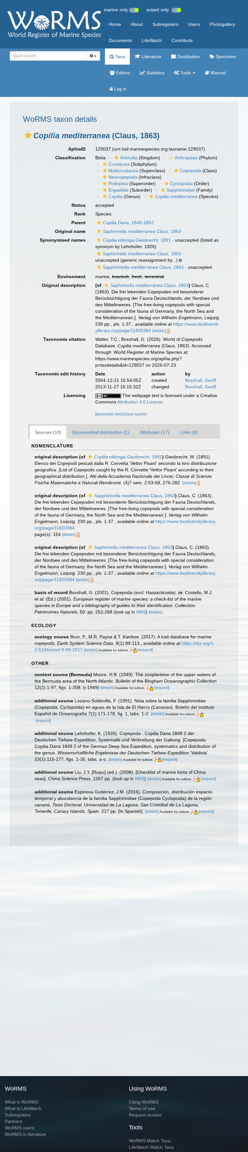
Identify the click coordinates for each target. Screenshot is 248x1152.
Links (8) (189, 432)
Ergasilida (118, 190)
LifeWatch (152, 40)
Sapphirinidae (181, 190)
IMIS (141, 611)
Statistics (154, 72)
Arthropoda (186, 157)
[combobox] (48, 56)
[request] (145, 650)
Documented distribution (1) (100, 432)
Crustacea (118, 164)
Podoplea (118, 183)
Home (115, 24)
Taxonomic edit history (60, 373)
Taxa (119, 56)
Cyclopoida (181, 183)
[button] (28, 135)
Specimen (225, 56)
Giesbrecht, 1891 (137, 240)
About (137, 24)
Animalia (129, 157)
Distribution (188, 56)
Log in (120, 88)
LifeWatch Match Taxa (151, 1147)
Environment (71, 276)
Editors (122, 72)
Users (194, 24)
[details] (159, 331)
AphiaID (77, 149)
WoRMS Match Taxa (149, 1140)
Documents (120, 40)
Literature (150, 56)
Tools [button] (185, 72)
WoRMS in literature (25, 1134)
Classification (70, 157)
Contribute (182, 40)
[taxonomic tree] (109, 414)
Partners (13, 1121)
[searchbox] (46, 55)
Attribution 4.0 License (140, 401)
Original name (70, 231)
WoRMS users (19, 1127)
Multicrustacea (123, 170)
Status (78, 205)
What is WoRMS (21, 1102)
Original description (64, 285)
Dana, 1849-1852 (128, 222)
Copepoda (190, 170)
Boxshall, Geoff (200, 380)
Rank (80, 213)
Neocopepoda (122, 177)
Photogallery (222, 24)
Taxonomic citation (64, 339)
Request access (145, 1114)
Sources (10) (48, 432)
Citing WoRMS (144, 1102)
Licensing (75, 395)
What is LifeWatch (23, 1108)
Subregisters (165, 24)
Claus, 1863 (142, 231)
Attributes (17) (154, 432)
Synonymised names (63, 240)
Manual (217, 72)
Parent (78, 222)
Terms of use (142, 1108)
